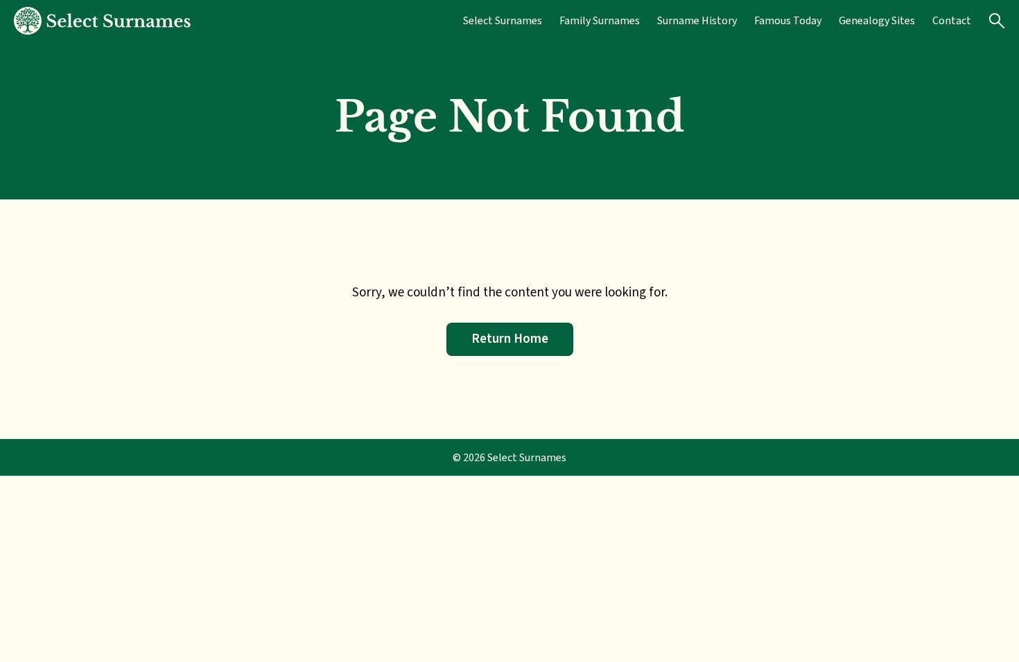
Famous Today (787, 20)
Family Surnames (599, 20)
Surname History (697, 20)
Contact (951, 20)
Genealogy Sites (877, 20)
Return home (509, 338)
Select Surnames (502, 20)
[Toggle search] (996, 20)
